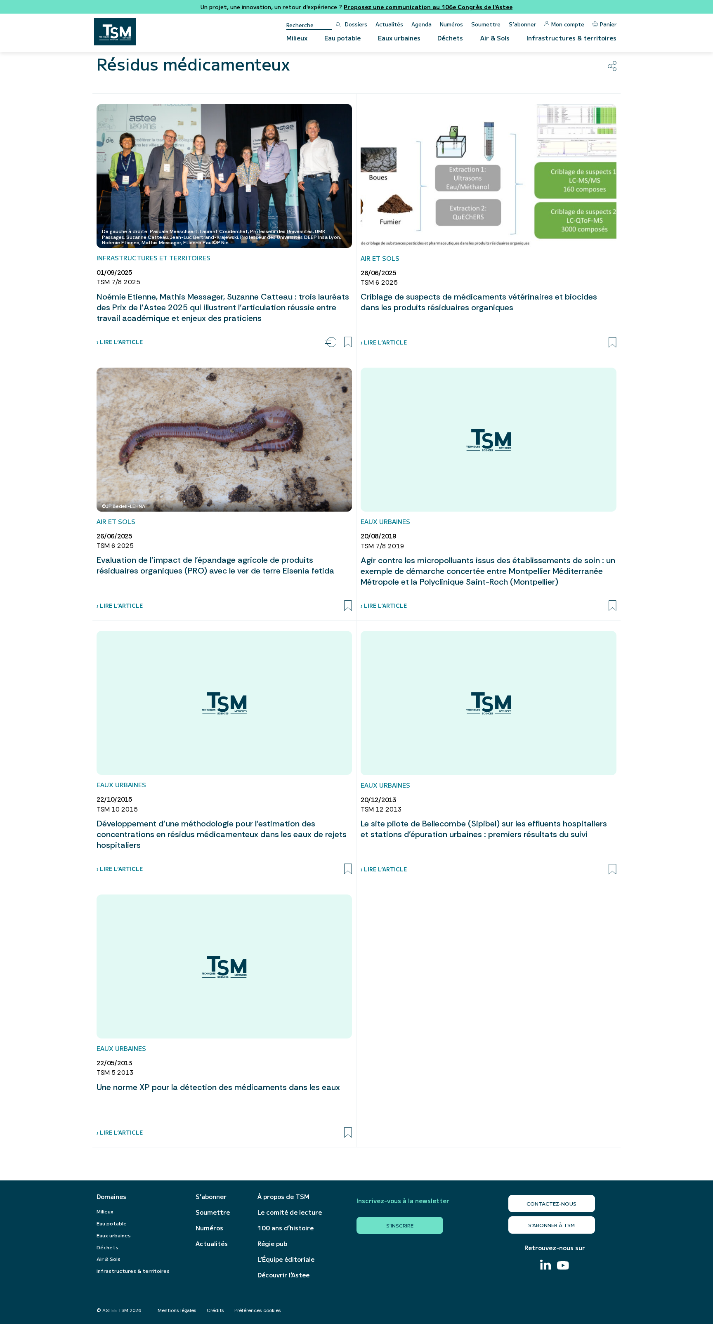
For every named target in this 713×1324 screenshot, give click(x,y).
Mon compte (567, 24)
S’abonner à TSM (551, 1224)
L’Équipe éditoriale (285, 1259)
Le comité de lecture (289, 1212)
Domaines (111, 1196)
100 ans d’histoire (285, 1228)
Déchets (450, 37)
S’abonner (522, 24)
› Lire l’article (120, 342)
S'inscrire (399, 1225)
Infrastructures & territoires (571, 37)
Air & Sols (495, 37)
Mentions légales (177, 1310)
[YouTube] (563, 1266)
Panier (608, 24)
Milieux (296, 37)
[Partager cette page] (612, 66)
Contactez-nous (551, 1203)
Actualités (389, 24)
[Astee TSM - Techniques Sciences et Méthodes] (115, 32)
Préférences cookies (257, 1310)
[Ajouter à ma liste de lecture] (348, 342)
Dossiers (356, 24)
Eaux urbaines (399, 37)
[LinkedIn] (545, 1266)
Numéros (451, 24)
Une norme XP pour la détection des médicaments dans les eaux (218, 1087)
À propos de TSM (283, 1196)
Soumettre (486, 24)
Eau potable (342, 37)
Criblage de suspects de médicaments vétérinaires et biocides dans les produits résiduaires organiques (479, 302)
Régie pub (272, 1243)
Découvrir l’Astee (283, 1275)
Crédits (215, 1310)
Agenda (421, 24)
